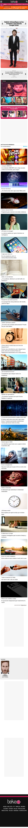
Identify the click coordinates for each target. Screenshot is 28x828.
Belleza (10, 806)
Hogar (11, 808)
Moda (5, 806)
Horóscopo (23, 810)
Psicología (21, 808)
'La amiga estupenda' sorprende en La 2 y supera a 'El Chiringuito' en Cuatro (15, 7)
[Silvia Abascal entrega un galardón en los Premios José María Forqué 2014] (19, 114)
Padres (23, 806)
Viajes (11, 810)
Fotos (10, 4)
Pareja (18, 806)
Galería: (14, 108)
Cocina (5, 808)
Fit (14, 806)
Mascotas (5, 810)
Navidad (16, 810)
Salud (15, 808)
